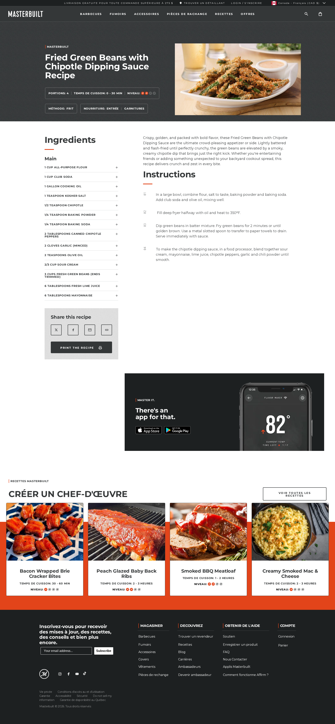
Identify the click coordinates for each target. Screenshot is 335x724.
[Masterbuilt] (30, 14)
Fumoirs (118, 14)
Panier (283, 645)
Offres (248, 14)
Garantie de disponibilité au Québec (83, 700)
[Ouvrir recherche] (306, 14)
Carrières (185, 659)
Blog (181, 652)
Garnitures (134, 108)
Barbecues (91, 14)
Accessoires (146, 14)
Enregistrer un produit (240, 644)
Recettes (224, 14)
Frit (69, 108)
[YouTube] (77, 674)
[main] (167, 314)
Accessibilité (63, 696)
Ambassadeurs (189, 667)
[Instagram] (60, 674)
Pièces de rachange (187, 14)
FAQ (226, 652)
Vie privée (46, 692)
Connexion (286, 636)
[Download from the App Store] (177, 430)
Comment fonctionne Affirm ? (246, 675)
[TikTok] (85, 674)
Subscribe (103, 650)
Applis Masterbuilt (236, 667)
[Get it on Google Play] (149, 430)
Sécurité (82, 696)
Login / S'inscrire (246, 3)
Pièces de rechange (153, 675)
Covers (143, 659)
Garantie (45, 696)
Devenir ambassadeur (195, 675)
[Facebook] (68, 674)
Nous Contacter (235, 659)
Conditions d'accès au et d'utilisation (81, 692)
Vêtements (146, 667)
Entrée (113, 108)
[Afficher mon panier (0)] (320, 14)
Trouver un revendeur (195, 636)
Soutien (229, 636)
